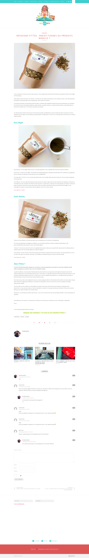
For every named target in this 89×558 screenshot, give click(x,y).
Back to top (71, 556)
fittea (22, 316)
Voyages (27, 1)
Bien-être (44, 33)
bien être (17, 316)
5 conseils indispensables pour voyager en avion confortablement (44, 362)
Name (15, 464)
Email (15, 468)
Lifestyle (46, 1)
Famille (40, 1)
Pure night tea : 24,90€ (19, 190)
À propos (20, 1)
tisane (27, 316)
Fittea (15, 303)
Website (15, 471)
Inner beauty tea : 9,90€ (19, 257)
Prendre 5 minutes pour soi (22, 361)
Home (15, 1)
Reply (74, 375)
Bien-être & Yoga (54, 1)
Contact (62, 1)
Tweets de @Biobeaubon (19, 504)
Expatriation (33, 1)
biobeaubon (25, 331)
